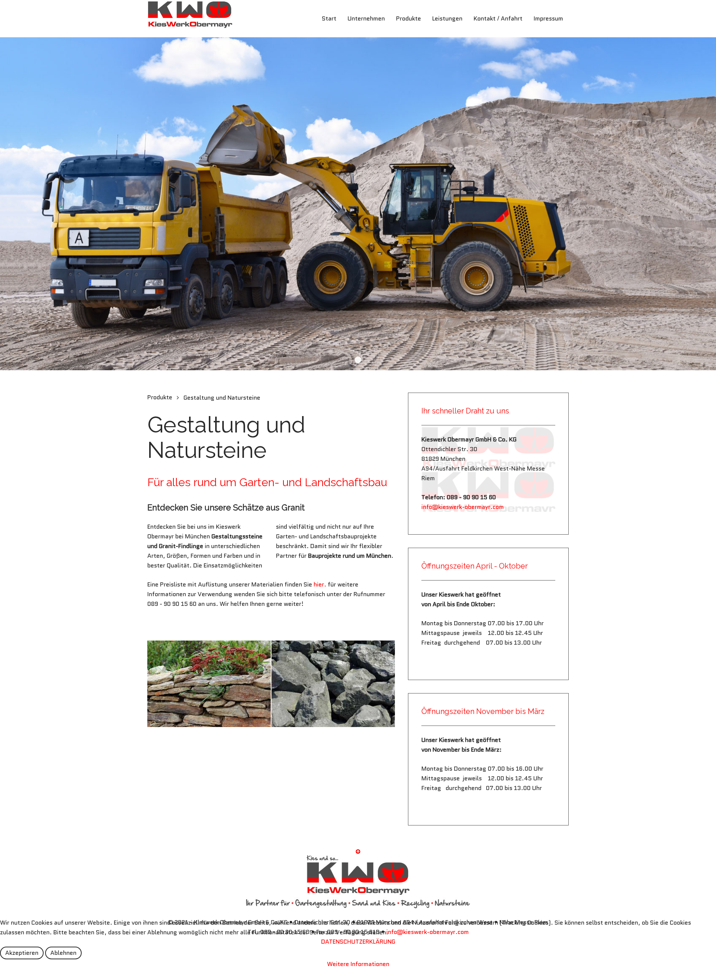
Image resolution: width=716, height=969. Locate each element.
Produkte (408, 18)
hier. (319, 584)
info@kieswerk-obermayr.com (462, 507)
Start (329, 18)
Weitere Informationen (358, 964)
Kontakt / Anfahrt (498, 18)
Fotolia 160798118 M (358, 359)
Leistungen (447, 18)
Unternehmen (366, 18)
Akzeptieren (21, 952)
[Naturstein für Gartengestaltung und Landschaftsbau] (209, 684)
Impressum (548, 18)
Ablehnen (63, 952)
